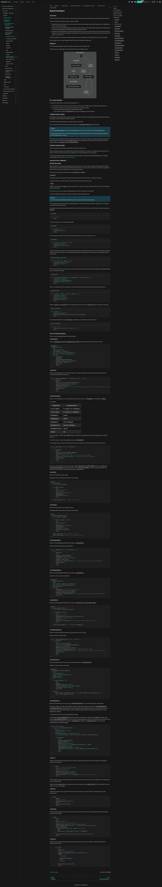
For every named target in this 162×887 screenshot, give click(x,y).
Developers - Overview (8, 13)
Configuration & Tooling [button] (9, 71)
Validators (22, 1)
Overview (115, 6)
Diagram (115, 8)
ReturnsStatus (71, 157)
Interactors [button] (8, 74)
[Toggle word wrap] (106, 378)
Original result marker (117, 12)
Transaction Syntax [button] (9, 36)
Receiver (8, 45)
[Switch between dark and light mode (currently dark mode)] (157, 2)
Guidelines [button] (5, 93)
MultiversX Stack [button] (7, 17)
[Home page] (51, 6)
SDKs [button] (5, 80)
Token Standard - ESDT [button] (8, 91)
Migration (8, 61)
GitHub (129, 2)
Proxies (8, 54)
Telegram (135, 2)
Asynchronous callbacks (117, 15)
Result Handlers (10, 57)
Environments (9, 41)
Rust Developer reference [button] (9, 33)
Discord (132, 2)
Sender (7, 43)
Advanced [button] (4, 100)
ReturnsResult (59, 191)
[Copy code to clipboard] (109, 217)
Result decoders (116, 17)
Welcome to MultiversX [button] (7, 6)
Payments (8, 47)
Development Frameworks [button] (7, 20)
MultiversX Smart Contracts (9, 27)
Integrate (28, 1)
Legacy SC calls (9, 63)
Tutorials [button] (5, 15)
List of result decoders (117, 24)
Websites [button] (159, 1)
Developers (15, 1)
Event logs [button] (6, 86)
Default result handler (117, 13)
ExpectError (63, 157)
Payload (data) (9, 52)
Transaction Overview (11, 38)
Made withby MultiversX (81, 885)
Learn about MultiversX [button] (7, 8)
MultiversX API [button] (7, 82)
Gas (7, 50)
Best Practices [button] (8, 68)
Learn (33, 1)
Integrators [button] (5, 98)
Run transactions (10, 59)
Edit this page (54, 872)
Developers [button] (5, 11)
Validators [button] (4, 96)
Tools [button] (5, 84)
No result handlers (116, 10)
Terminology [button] (5, 102)
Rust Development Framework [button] (9, 24)
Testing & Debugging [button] (8, 77)
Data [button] (6, 66)
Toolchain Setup (9, 30)
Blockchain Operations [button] (9, 89)
